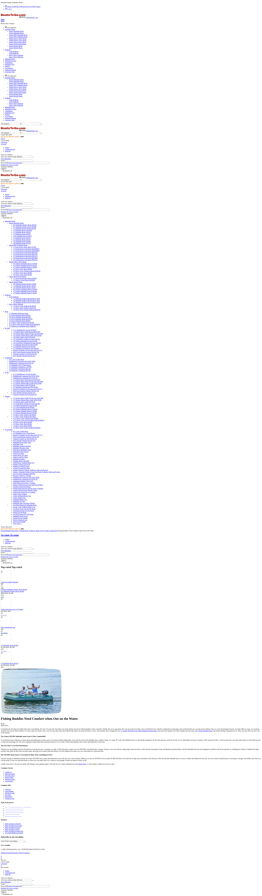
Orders (7, 147)
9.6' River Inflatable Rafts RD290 (20, 317)
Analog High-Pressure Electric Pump (25, 490)
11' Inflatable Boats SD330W (22, 230)
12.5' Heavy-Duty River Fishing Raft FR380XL (24, 324)
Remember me (7, 171)
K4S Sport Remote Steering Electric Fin (26, 352)
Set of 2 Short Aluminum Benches (24, 474)
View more (17, 523)
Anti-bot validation (7, 167)
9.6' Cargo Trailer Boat (16, 359)
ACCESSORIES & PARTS (14, 833)
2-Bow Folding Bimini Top (22, 496)
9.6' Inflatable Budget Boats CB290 (24, 284)
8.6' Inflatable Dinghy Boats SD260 (24, 225)
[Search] (41, 124)
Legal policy (9, 781)
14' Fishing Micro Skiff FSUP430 (24, 337)
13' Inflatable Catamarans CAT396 (20, 367)
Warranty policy (10, 779)
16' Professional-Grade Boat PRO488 (25, 258)
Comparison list (10, 149)
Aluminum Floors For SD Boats (23, 511)
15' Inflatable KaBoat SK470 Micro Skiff (26, 302)
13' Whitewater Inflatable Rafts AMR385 (22, 326)
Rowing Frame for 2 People (22, 476)
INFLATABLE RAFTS (13, 827)
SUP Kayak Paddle (19, 522)
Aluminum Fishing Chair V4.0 (23, 481)
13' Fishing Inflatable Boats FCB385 (25, 267)
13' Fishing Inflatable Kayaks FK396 (25, 341)
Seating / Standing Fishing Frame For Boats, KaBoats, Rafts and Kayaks (36, 472)
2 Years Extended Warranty (9, 582)
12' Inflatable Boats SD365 (22, 232)
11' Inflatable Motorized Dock (18, 313)
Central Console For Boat (21, 468)
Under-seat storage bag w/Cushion (24, 492)
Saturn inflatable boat (205, 731)
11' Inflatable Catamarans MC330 (20, 369)
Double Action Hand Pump (22, 487)
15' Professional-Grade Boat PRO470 (25, 256)
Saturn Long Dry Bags (20, 457)
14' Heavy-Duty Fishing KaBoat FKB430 (26, 271)
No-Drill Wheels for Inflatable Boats (25, 505)
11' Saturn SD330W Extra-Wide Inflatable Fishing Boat (139, 731)
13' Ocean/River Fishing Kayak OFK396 (26, 339)
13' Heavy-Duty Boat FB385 (22, 275)
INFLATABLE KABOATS (14, 831)
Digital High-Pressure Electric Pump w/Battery (28, 488)
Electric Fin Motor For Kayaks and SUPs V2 (27, 350)
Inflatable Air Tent (19, 501)
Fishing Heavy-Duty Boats (17, 39)
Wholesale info (10, 793)
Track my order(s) (6, 157)
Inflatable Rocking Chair (21, 448)
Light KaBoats (14, 51)
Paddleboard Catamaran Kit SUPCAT (21, 363)
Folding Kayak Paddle (20, 518)
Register (8, 159)
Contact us (8, 772)
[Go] (33, 157)
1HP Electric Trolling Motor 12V (23, 463)
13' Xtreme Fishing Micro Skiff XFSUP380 (27, 335)
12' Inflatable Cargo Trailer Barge (20, 365)
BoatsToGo (82, 764)
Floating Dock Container (21, 461)
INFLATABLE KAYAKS (13, 826)
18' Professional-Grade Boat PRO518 (25, 260)
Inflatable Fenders (19, 459)
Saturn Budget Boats (15, 46)
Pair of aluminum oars (20, 520)
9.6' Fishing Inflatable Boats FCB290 (25, 264)
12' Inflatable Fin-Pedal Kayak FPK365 (26, 348)
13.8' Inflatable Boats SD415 (22, 236)
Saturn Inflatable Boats (16, 31)
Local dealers (9, 791)
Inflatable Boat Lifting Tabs (22, 442)
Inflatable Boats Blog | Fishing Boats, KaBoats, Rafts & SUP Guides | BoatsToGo (31, 531)
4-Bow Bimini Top (19, 498)
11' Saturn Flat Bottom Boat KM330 (25, 278)
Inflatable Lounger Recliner (22, 446)
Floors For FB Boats (19, 512)
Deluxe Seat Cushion (20, 494)
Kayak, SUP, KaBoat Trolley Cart (24, 507)
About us (8, 789)
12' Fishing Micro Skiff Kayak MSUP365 (26, 332)
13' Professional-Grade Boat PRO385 (25, 252)
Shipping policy (10, 774)
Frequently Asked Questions (20, 853)
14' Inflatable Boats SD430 (22, 238)
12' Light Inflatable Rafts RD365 (19, 315)
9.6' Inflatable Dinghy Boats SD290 (24, 227)
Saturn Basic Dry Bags (20, 455)
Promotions (8, 797)
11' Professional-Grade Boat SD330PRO (26, 249)
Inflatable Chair (18, 444)
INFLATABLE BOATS (13, 824)
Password (4, 163)
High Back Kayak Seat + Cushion (24, 483)
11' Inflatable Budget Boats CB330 (24, 286)
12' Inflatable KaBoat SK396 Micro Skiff (26, 299)
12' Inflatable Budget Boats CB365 (24, 287)
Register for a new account (9, 165)
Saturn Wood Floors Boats (17, 42)
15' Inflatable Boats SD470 (22, 240)
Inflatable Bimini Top (20, 499)
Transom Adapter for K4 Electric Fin (25, 354)
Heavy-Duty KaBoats (16, 55)
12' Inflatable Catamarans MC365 (20, 370)
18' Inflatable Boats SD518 (22, 243)
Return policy (9, 777)
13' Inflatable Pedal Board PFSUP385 (25, 345)
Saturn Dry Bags (18, 453)
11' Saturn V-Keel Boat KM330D (24, 280)
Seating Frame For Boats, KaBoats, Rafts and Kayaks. (30, 470)
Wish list (7, 151)
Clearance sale (9, 798)
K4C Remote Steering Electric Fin (24, 356)
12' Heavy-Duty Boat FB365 (22, 273)
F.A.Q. (9, 9)
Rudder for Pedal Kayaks (21, 466)
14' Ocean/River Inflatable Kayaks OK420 (27, 343)
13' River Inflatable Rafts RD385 (19, 321)
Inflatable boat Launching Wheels (24, 503)
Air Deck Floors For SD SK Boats (24, 509)
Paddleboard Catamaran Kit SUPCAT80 (22, 361)
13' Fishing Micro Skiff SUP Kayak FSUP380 (28, 334)
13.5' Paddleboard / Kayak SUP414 (24, 330)
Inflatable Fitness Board (20, 452)
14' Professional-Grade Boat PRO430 (25, 254)
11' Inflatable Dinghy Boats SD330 (24, 229)
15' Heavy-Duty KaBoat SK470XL (24, 308)
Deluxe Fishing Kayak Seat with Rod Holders (28, 485)
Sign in (3, 159)
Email (3, 161)
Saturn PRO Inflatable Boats (18, 35)
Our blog (8, 795)
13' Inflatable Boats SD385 (22, 234)
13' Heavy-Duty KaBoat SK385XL (24, 306)
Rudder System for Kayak (21, 464)
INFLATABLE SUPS (12, 829)
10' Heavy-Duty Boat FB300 (22, 269)
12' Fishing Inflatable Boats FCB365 (25, 265)
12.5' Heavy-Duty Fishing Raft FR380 (21, 323)
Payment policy (10, 776)
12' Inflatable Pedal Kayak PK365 (24, 346)
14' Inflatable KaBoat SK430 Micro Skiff (26, 300)
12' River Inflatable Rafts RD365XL (21, 319)
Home (3, 531)
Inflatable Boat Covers (20, 516)
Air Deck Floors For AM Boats (23, 514)
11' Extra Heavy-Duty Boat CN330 (24, 247)
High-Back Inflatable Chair (22, 450)
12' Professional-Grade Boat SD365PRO (26, 251)
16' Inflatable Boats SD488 (22, 241)
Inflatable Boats (6, 853)
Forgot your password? (14, 163)
